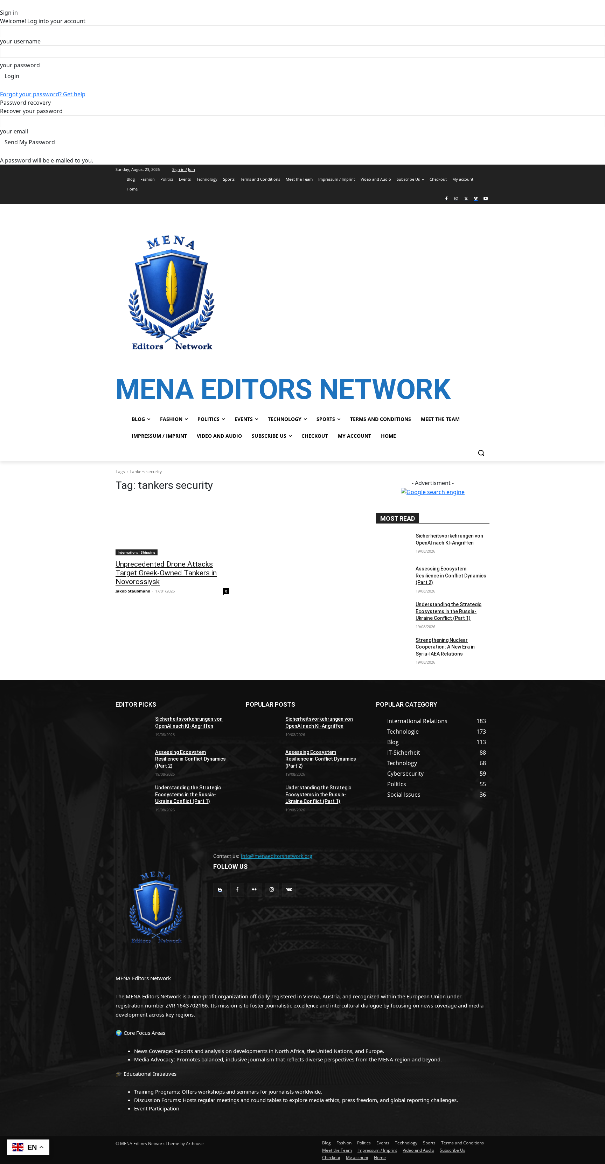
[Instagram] (456, 199)
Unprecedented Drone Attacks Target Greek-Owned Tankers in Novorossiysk (166, 573)
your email (14, 131)
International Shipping (136, 552)
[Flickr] (254, 889)
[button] (481, 452)
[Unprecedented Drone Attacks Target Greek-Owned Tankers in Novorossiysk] (172, 527)
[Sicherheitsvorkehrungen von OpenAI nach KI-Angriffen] (393, 544)
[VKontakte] (289, 889)
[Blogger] (220, 889)
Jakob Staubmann (133, 591)
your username (20, 41)
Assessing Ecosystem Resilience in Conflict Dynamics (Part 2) (451, 575)
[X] (466, 199)
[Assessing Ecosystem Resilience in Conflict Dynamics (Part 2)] (393, 577)
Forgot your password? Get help (42, 94)
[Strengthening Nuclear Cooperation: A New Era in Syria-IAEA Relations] (393, 649)
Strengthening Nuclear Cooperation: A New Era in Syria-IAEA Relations (445, 647)
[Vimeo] (476, 199)
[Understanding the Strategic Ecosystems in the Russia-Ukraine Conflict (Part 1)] (393, 613)
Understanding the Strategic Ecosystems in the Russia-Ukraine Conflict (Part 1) (448, 611)
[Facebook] (447, 199)
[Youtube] (485, 199)
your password (20, 65)
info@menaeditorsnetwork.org (276, 856)
